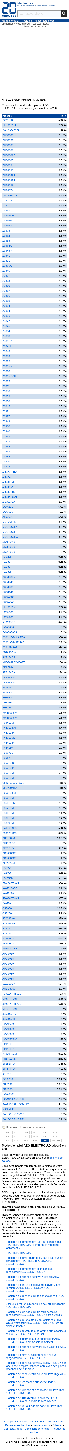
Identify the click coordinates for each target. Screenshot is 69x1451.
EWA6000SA (9, 632)
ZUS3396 (7, 185)
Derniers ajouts (41, 1425)
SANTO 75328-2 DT (14, 1114)
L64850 (6, 868)
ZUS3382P (8, 155)
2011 (16, 1140)
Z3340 (6, 431)
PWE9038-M (9, 712)
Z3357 (6, 416)
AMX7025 (8, 968)
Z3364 (6, 446)
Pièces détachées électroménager (44, 21)
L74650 (6, 561)
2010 (25, 1140)
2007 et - (56, 1140)
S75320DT (8, 928)
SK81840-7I (9, 848)
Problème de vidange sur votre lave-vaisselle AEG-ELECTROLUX (36, 1348)
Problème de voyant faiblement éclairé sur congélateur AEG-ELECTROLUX (31, 1356)
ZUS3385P (8, 180)
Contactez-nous (13, 1428)
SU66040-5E (9, 948)
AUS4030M (9, 577)
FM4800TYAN (10, 883)
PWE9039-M (9, 717)
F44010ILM (9, 727)
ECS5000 (7, 612)
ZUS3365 (7, 145)
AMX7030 (8, 973)
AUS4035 (7, 587)
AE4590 (7, 692)
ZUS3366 (7, 150)
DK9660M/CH (10, 853)
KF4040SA (8, 1064)
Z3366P (7, 225)
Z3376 (6, 315)
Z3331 (6, 275)
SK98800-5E (9, 546)
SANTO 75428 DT (13, 1119)
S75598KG (8, 938)
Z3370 (6, 351)
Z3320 (6, 461)
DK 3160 (7, 1089)
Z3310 (6, 391)
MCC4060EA (9, 526)
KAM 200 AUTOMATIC (15, 1104)
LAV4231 (7, 506)
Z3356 (6, 295)
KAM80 (6, 903)
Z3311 (6, 386)
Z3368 (6, 371)
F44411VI (8, 747)
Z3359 (6, 396)
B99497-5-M (9, 647)
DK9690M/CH (10, 858)
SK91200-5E (9, 551)
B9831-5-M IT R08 (13, 642)
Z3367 (6, 210)
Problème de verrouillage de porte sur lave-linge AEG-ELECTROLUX (34, 1407)
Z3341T (7, 346)
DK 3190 (7, 1084)
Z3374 (6, 305)
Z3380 (6, 356)
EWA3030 (8, 1033)
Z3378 (6, 230)
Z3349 (6, 451)
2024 (6, 1132)
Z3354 (6, 331)
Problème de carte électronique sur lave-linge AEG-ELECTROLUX (36, 1375)
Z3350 (6, 401)
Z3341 (6, 255)
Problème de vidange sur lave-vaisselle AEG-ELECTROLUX (33, 1278)
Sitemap (57, 1425)
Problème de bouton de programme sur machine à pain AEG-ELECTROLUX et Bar (36, 1332)
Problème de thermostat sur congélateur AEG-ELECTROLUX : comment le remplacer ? (33, 1340)
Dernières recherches (17, 1425)
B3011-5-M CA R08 (13, 637)
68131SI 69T (9, 1008)
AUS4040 (7, 592)
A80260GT (8, 516)
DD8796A (8, 667)
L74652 (6, 566)
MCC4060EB (9, 531)
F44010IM (8, 732)
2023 (16, 1132)
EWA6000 (8, 627)
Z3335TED (8, 215)
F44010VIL (8, 737)
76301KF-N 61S (11, 993)
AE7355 (7, 707)
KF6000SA (8, 1069)
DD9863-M (8, 677)
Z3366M (7, 220)
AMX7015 (8, 958)
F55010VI (8, 772)
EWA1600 (8, 1023)
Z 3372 (6, 476)
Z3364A (7, 245)
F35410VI (8, 722)
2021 (35, 1132)
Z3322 (6, 441)
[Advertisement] (34, 63)
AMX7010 (8, 953)
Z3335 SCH (9, 376)
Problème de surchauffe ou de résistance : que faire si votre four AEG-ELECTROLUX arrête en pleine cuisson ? (34, 1323)
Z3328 (6, 466)
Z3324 (6, 310)
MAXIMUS (8, 1109)
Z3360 (6, 285)
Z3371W (7, 200)
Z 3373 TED (9, 471)
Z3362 (6, 235)
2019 (54, 1132)
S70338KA (8, 918)
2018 (6, 1136)
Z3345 (6, 406)
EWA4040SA (9, 1038)
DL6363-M (8, 863)
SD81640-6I (9, 672)
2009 (35, 1140)
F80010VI (8, 813)
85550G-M (8, 1018)
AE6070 (7, 697)
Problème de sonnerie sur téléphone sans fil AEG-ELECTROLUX (35, 1297)
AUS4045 (7, 582)
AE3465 (7, 687)
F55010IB (8, 762)
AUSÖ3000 (8, 988)
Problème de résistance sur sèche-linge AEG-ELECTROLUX (33, 1383)
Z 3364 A (7, 486)
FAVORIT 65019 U (13, 1099)
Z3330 (6, 426)
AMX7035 (8, 978)
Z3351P (7, 341)
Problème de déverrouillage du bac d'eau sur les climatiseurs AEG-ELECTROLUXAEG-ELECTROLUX (34, 1260)
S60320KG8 (9, 833)
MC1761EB (9, 521)
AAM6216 (8, 893)
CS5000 (7, 908)
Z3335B (7, 366)
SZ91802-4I (9, 983)
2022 (26, 1132)
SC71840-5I (9, 657)
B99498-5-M (9, 1054)
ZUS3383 (7, 135)
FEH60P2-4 (9, 125)
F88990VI (8, 823)
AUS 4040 (8, 602)
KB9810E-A (9, 652)
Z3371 (6, 205)
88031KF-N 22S (11, 1003)
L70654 (6, 873)
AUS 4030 (8, 597)
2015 (35, 1136)
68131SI (7, 1074)
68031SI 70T (9, 998)
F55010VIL (8, 777)
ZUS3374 (7, 190)
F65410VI (8, 807)
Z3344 (6, 456)
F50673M (8, 752)
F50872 (6, 757)
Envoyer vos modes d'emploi (21, 1421)
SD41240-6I (9, 1059)
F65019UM (8, 802)
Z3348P (7, 250)
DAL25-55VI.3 (10, 130)
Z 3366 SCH (9, 496)
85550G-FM (9, 1013)
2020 (45, 1132)
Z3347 (6, 320)
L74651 (6, 572)
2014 (45, 1136)
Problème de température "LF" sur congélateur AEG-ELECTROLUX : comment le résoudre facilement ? (33, 1244)
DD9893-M (8, 682)
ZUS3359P (8, 175)
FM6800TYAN (10, 898)
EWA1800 (8, 1028)
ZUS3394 (7, 165)
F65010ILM (9, 792)
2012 (6, 1140)
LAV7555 (7, 511)
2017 (16, 1136)
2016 (26, 1136)
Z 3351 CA (8, 501)
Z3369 (6, 381)
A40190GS (8, 622)
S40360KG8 (9, 828)
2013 (54, 1136)
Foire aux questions (51, 1421)
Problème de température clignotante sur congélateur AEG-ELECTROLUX (30, 1270)
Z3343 (6, 421)
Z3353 (6, 336)
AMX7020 (8, 963)
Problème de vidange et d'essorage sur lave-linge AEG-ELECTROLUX (35, 1391)
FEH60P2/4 (9, 607)
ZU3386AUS (9, 195)
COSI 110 (8, 120)
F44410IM (8, 742)
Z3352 (6, 290)
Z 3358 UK (8, 481)
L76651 (6, 556)
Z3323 (6, 280)
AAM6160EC (9, 888)
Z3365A (7, 265)
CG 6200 (7, 1079)
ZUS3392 (7, 170)
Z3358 (6, 240)
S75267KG (8, 923)
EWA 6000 (8, 1094)
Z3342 (6, 436)
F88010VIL (8, 818)
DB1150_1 (8, 1048)
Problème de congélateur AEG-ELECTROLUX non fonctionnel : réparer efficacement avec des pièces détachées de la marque (36, 1365)
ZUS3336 (7, 140)
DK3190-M (8, 838)
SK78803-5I (9, 541)
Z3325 (6, 325)
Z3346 (6, 270)
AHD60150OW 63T (13, 662)
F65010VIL (8, 797)
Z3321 (6, 260)
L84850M (7, 878)
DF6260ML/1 (10, 787)
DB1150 (7, 1043)
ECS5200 (7, 617)
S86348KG (8, 943)
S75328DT (8, 933)
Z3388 (6, 300)
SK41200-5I (9, 843)
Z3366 (6, 361)
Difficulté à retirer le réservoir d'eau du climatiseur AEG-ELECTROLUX (35, 1305)
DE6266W (8, 702)
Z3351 (6, 411)
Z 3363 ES (8, 491)
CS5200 (7, 913)
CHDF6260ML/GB (13, 782)
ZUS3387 (7, 160)
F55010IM (8, 767)
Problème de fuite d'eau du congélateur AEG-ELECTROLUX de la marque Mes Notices (32, 1399)
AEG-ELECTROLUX (18, 1252)
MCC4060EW (10, 536)
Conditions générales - (38, 1428)
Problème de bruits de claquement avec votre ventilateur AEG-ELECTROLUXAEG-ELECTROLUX (33, 1287)
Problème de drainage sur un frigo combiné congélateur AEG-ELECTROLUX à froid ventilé (34, 1313)
